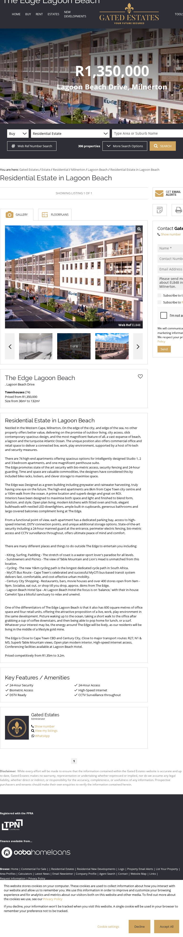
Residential (60, 169)
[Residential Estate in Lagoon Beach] (74, 277)
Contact (123, 873)
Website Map (139, 873)
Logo (121, 869)
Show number (45, 726)
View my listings (46, 730)
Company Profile (86, 873)
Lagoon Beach (98, 169)
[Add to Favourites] (140, 376)
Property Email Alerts (140, 869)
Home (14, 869)
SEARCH (166, 146)
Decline (139, 926)
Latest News (42, 873)
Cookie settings (108, 926)
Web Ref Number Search (35, 146)
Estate (45, 169)
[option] (112, 346)
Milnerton (78, 169)
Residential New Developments (96, 869)
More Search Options (128, 146)
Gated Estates (29, 169)
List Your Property (167, 869)
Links (152, 873)
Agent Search (107, 873)
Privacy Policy (36, 878)
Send (164, 349)
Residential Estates (62, 869)
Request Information (12, 878)
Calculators (25, 873)
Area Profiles (7, 873)
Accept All (166, 926)
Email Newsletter (62, 873)
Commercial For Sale (33, 869)
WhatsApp (42, 736)
